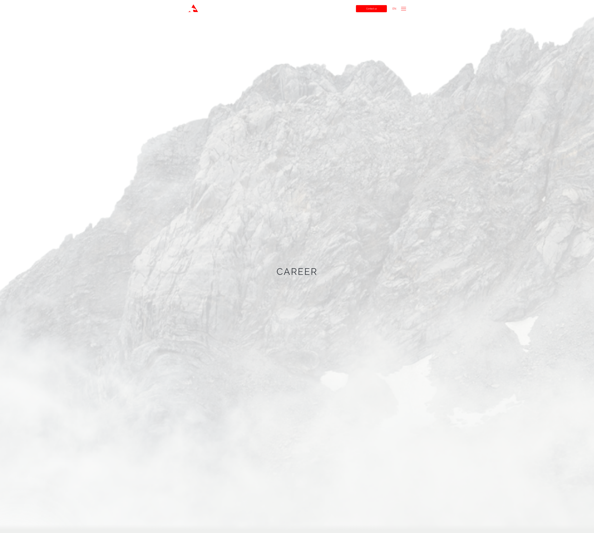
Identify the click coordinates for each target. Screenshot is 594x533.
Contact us (371, 8)
